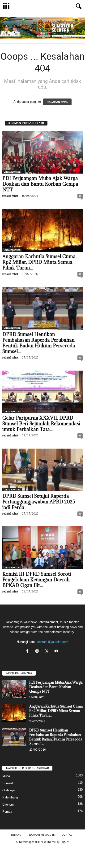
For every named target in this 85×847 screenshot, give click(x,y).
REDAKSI (16, 834)
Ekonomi (8, 804)
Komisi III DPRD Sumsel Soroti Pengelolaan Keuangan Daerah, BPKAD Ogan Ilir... (36, 579)
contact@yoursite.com (52, 642)
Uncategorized (12, 171)
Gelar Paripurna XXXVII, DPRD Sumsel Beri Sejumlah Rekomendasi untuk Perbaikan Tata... (41, 423)
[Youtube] (57, 651)
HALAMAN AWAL (57, 101)
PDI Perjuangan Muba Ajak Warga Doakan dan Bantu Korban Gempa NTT (40, 184)
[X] (48, 651)
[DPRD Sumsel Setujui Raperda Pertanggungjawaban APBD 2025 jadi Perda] (42, 469)
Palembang (10, 797)
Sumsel (7, 783)
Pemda (7, 811)
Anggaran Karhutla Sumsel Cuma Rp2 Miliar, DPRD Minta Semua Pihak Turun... (39, 262)
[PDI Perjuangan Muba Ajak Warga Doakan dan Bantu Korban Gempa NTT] (42, 152)
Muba (6, 776)
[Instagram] (38, 651)
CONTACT (68, 834)
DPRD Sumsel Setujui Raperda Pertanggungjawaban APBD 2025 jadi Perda (38, 502)
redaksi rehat (10, 195)
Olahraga (8, 790)
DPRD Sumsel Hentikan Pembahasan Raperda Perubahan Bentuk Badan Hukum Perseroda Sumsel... (38, 342)
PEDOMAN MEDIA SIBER (41, 834)
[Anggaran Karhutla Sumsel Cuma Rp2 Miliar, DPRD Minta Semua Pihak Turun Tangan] (42, 230)
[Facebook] (28, 651)
